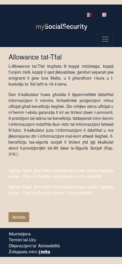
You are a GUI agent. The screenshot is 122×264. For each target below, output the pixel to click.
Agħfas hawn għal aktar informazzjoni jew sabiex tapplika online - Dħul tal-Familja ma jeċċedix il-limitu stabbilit (61, 173)
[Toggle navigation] (105, 39)
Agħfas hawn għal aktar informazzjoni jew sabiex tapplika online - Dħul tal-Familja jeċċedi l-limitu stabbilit (61, 189)
